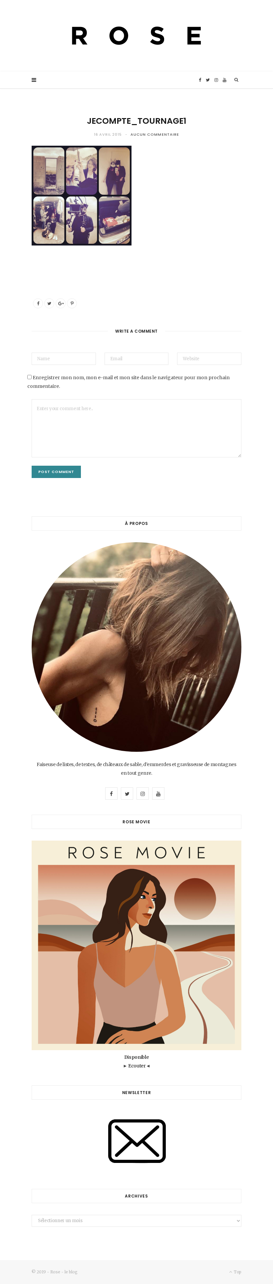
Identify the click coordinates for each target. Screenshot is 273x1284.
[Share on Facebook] (38, 303)
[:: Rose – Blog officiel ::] (136, 35)
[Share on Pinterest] (72, 303)
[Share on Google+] (61, 303)
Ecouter (137, 1066)
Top (237, 1271)
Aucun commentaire (155, 134)
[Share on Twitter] (49, 303)
